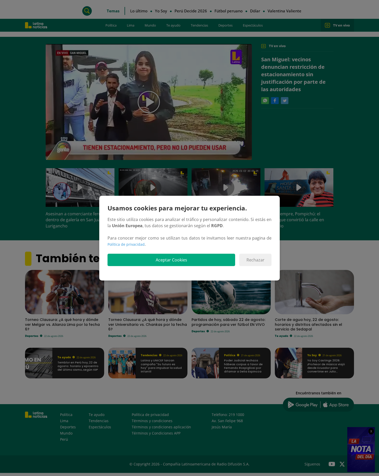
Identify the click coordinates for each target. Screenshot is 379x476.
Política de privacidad (126, 244)
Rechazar (255, 260)
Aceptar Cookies (171, 260)
